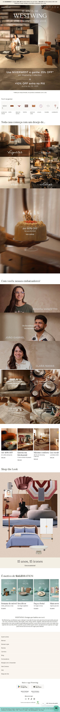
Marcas (3, 640)
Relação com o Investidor (8, 663)
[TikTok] (31, 699)
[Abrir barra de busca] (42, 7)
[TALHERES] (48, 106)
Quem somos (5, 637)
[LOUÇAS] (41, 106)
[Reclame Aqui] (37, 702)
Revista (3, 648)
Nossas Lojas (5, 644)
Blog (2, 655)
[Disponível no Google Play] (22, 686)
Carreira (3, 652)
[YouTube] (26, 699)
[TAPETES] (26, 106)
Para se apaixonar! (30, 565)
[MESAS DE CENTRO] (19, 106)
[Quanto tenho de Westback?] (47, 7)
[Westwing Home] (6, 7)
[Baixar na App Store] (37, 686)
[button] (50, 7)
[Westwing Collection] (25, 692)
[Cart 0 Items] (55, 7)
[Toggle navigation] (58, 7)
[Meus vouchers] (44, 7)
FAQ (2, 670)
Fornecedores (5, 659)
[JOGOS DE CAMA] (33, 106)
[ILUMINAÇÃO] (55, 106)
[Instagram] (34, 699)
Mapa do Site (5, 674)
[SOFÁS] (12, 106)
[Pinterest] (29, 699)
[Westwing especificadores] (35, 692)
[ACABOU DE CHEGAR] (4, 106)
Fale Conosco (5, 666)
